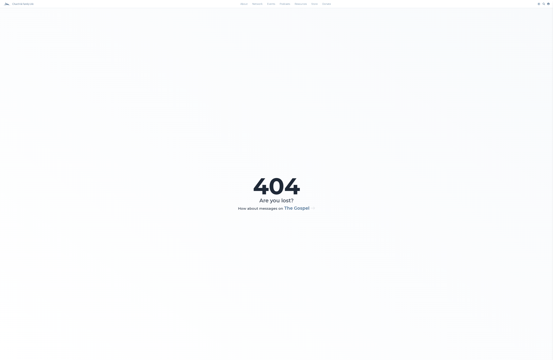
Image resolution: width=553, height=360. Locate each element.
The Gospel (297, 208)
